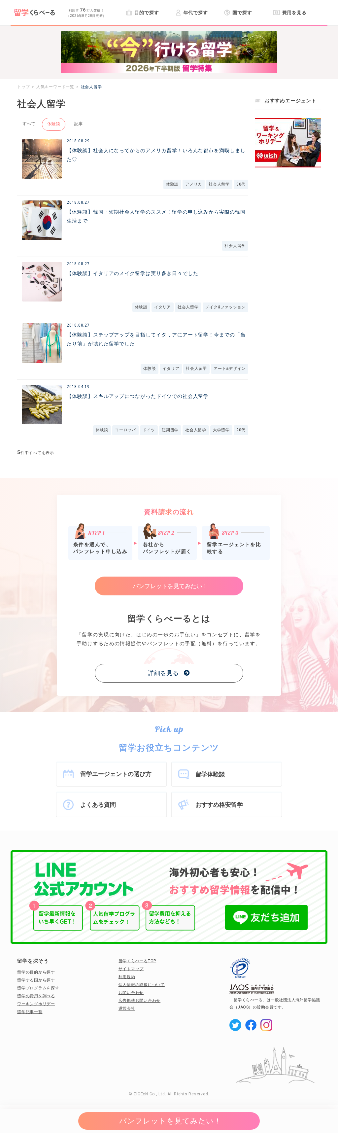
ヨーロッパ (125, 430)
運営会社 (126, 1008)
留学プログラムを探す (38, 988)
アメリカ (193, 184)
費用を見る (294, 12)
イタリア (162, 307)
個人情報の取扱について (141, 984)
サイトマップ (131, 969)
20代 (241, 430)
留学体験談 (210, 774)
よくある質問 (98, 804)
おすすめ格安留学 (219, 804)
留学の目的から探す (36, 972)
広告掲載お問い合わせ (139, 1000)
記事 (78, 123)
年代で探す (196, 12)
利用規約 (126, 976)
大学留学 (221, 430)
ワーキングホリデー (36, 1004)
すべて (28, 123)
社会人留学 (219, 184)
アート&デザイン (230, 368)
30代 (241, 184)
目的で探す (146, 12)
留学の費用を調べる (36, 996)
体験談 (53, 124)
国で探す (242, 12)
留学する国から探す (36, 980)
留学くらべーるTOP (137, 961)
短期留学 (170, 430)
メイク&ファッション (225, 307)
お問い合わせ (131, 992)
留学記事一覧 (30, 1011)
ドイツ (149, 430)
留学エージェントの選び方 (116, 773)
